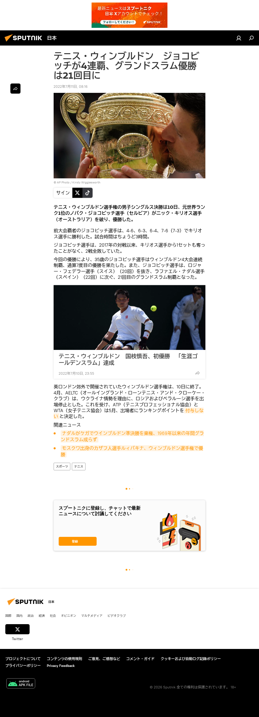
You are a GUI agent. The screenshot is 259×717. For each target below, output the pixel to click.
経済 (42, 615)
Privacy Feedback (61, 665)
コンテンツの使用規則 (64, 659)
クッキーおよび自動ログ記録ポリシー (191, 659)
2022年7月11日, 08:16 (71, 86)
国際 (8, 615)
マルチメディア (91, 615)
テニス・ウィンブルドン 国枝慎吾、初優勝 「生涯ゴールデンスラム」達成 (128, 359)
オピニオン (68, 615)
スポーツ (62, 466)
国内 (19, 615)
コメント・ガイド (140, 659)
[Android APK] (21, 684)
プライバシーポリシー (23, 665)
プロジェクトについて (23, 659)
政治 (31, 615)
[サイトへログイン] (239, 38)
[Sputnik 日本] (25, 42)
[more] (197, 373)
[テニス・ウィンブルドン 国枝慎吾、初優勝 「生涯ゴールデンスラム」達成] (129, 317)
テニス (78, 466)
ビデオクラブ (116, 615)
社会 (53, 615)
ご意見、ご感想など (104, 659)
